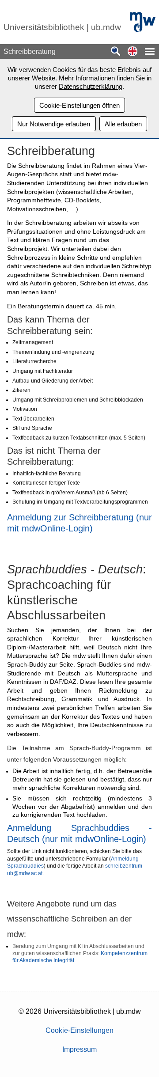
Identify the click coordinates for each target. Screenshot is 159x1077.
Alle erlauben (123, 124)
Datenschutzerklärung (90, 86)
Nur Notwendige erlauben (53, 124)
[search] (116, 51)
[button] (132, 51)
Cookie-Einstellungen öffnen (79, 105)
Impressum (79, 1049)
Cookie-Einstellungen (79, 1030)
